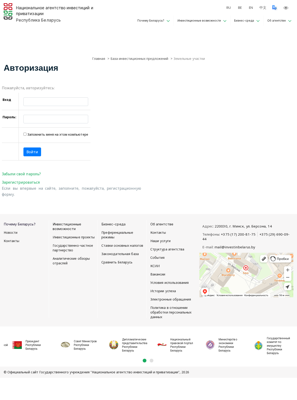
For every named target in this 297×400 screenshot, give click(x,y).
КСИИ (155, 266)
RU (228, 8)
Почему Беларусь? (150, 20)
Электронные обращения (170, 299)
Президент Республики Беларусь (33, 345)
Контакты (11, 241)
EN (251, 8)
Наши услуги (160, 241)
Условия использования (169, 282)
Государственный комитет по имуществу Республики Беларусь (278, 346)
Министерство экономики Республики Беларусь (228, 345)
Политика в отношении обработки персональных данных (171, 312)
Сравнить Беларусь (116, 262)
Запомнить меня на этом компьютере (57, 134)
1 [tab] (144, 360)
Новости (11, 232)
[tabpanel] (28, 342)
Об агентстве (276, 20)
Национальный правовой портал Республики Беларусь (181, 345)
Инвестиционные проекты (74, 237)
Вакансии (157, 274)
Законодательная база (120, 254)
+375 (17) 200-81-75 (238, 234)
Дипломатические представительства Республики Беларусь (134, 345)
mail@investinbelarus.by (234, 247)
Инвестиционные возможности (199, 20)
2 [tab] (151, 360)
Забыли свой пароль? (21, 173)
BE (240, 8)
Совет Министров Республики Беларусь (85, 345)
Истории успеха (163, 291)
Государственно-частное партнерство (73, 247)
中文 (262, 8)
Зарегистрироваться (21, 182)
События (157, 257)
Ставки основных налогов (122, 245)
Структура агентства (167, 249)
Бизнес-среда (244, 20)
